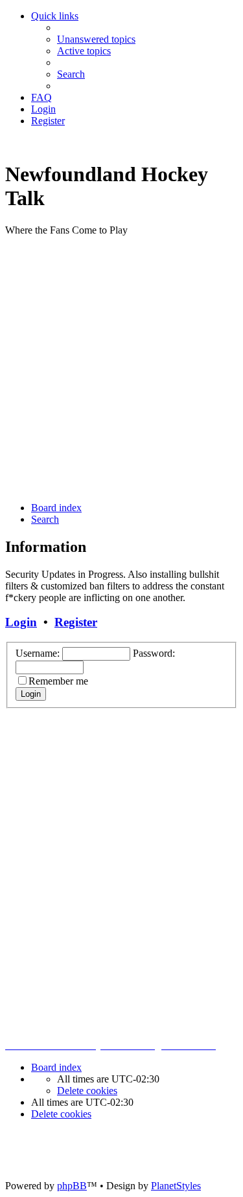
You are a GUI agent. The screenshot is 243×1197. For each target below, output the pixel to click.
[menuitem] (96, 39)
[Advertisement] (121, 368)
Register (75, 622)
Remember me (58, 680)
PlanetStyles (176, 1185)
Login (21, 622)
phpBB (72, 1185)
